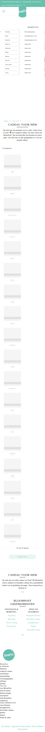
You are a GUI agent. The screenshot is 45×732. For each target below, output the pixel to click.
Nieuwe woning (11, 623)
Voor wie (15, 121)
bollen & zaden (5, 717)
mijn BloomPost (6, 698)
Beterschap (11, 619)
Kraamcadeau (11, 626)
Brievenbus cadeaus (33, 619)
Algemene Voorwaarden (20, 726)
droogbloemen (5, 708)
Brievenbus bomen (33, 630)
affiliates (3, 681)
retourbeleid (4, 674)
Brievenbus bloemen (33, 615)
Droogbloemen (33, 623)
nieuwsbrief (4, 696)
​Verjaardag (11, 615)
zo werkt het (4, 666)
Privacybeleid (37, 726)
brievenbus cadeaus (7, 710)
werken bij (4, 701)
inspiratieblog (5, 676)
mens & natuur (5, 691)
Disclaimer (5, 726)
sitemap (2, 684)
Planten (33, 626)
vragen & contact (6, 671)
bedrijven (3, 669)
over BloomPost (5, 688)
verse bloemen (5, 705)
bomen (2, 715)
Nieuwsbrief (22, 729)
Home (6, 121)
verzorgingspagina (6, 679)
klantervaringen (5, 693)
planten (2, 713)
